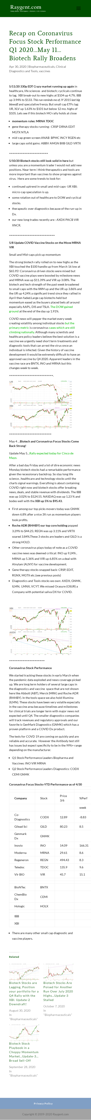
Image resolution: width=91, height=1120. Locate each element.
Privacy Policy (43, 1103)
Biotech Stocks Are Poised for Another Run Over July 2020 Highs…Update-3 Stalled (58, 991)
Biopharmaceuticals (41, 66)
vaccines (44, 71)
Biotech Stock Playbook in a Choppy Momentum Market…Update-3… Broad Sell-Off (24, 1052)
